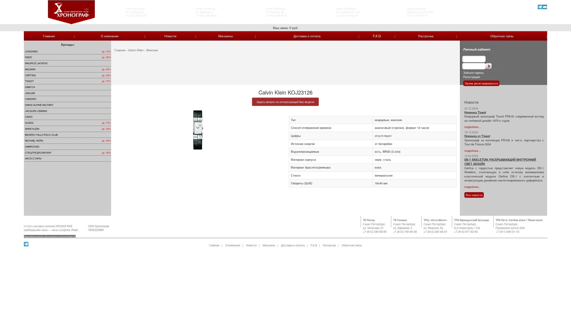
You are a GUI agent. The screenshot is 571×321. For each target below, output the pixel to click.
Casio (29, 116)
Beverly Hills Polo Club (41, 134)
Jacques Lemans (36, 111)
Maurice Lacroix (36, 63)
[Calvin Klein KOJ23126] (198, 130)
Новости (170, 36)
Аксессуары (33, 158)
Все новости (474, 195)
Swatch (30, 87)
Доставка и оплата (307, 36)
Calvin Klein (135, 50)
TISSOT (29, 81)
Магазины (225, 36)
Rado (28, 57)
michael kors (34, 140)
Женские (152, 50)
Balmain (30, 69)
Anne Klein (32, 128)
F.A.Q (377, 36)
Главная (49, 36)
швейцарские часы (36, 230)
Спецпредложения (38, 152)
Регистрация (471, 77)
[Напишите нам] (544, 6)
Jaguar (30, 93)
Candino (30, 99)
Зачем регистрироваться (481, 83)
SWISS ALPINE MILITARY (39, 105)
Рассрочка (425, 36)
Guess (29, 122)
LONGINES (31, 51)
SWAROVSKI (32, 146)
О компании (109, 36)
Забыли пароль (473, 72)
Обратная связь (501, 36)
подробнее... (472, 127)
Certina (30, 75)
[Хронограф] (71, 12)
